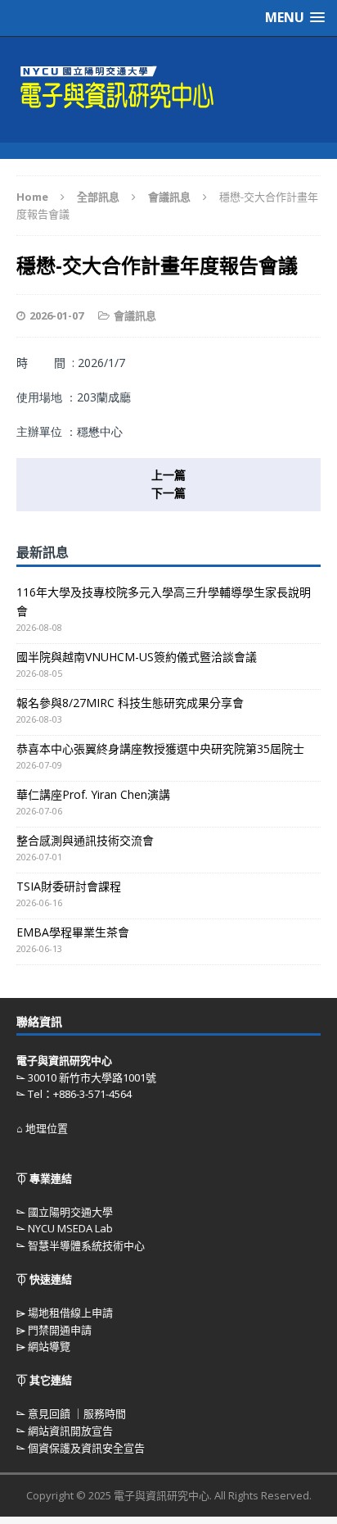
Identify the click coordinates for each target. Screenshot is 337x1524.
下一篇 (168, 493)
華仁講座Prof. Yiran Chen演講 (93, 794)
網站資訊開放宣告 (70, 1430)
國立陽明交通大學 (70, 1211)
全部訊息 (98, 196)
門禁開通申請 (60, 1329)
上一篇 (168, 475)
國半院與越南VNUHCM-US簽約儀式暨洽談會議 (136, 656)
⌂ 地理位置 (42, 1128)
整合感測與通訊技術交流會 (85, 840)
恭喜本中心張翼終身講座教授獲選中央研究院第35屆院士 (160, 748)
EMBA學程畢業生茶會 (72, 932)
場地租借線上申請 (70, 1312)
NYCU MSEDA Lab (70, 1228)
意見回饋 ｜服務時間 (77, 1413)
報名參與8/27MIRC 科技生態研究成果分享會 (130, 702)
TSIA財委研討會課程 (68, 886)
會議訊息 (135, 315)
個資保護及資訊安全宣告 (86, 1447)
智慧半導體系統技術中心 (86, 1245)
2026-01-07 (56, 315)
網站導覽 (49, 1346)
